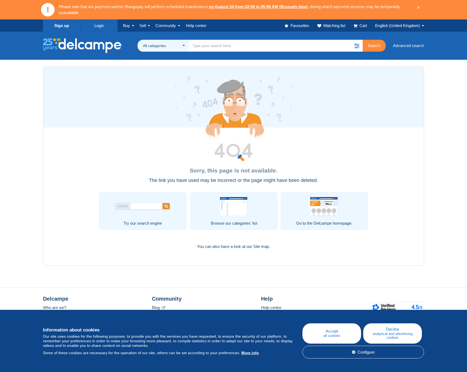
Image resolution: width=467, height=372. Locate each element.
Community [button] (165, 25)
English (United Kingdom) (397, 25)
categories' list (244, 223)
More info (250, 353)
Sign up (61, 25)
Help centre (271, 307)
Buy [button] (126, 25)
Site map (261, 246)
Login (99, 25)
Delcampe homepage (332, 223)
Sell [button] (142, 25)
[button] (357, 46)
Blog (156, 307)
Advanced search (408, 45)
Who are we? (54, 307)
